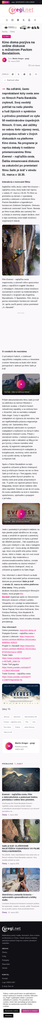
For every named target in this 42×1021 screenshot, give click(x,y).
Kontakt (5, 978)
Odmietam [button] (8, 1016)
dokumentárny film (31, 717)
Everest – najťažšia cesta (12, 722)
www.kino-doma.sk (28, 630)
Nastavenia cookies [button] (11, 1011)
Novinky (5, 32)
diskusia (6, 717)
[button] (21, 384)
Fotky (4, 956)
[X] (18, 74)
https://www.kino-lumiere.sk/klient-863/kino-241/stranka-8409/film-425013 (19, 639)
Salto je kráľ (8, 732)
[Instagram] (12, 20)
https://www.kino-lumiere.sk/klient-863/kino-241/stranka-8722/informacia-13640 (19, 649)
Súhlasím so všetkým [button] (30, 1011)
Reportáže (6, 964)
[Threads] (29, 20)
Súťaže (4, 968)
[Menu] (35, 20)
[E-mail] (36, 74)
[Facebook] (18, 20)
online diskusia (29, 727)
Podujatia (5, 960)
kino (34, 722)
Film (26, 722)
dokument (17, 717)
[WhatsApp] (24, 74)
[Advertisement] (21, 330)
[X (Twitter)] (23, 20)
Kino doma (7, 727)
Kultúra (17, 727)
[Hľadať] (7, 20)
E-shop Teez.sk (7, 986)
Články (12, 32)
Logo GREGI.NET (8, 982)
